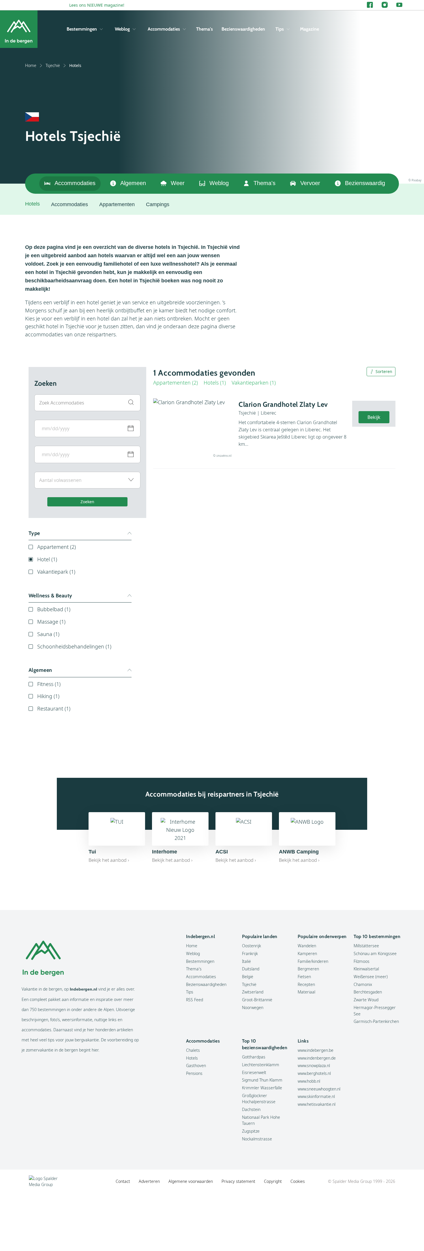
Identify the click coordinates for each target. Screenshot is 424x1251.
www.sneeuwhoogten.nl (319, 1089)
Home (30, 65)
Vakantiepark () (56, 571)
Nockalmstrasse (257, 1139)
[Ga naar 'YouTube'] (399, 5)
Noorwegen (252, 1007)
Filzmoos (361, 961)
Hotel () (47, 559)
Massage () (51, 621)
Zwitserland (252, 992)
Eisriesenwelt (254, 1072)
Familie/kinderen (313, 961)
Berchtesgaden (368, 992)
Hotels (192, 1058)
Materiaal (306, 992)
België (247, 976)
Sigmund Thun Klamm (262, 1080)
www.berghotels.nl (314, 1073)
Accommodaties (164, 29)
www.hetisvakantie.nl (316, 1104)
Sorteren (384, 371)
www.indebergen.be (315, 1050)
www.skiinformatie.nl (316, 1096)
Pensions (194, 1073)
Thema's (204, 29)
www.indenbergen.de (317, 1058)
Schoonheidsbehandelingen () (74, 646)
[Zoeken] (398, 29)
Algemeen (133, 183)
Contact (123, 1181)
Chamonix (363, 984)
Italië (246, 961)
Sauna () (48, 634)
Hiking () (48, 696)
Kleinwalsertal (366, 969)
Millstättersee (366, 945)
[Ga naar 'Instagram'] (385, 5)
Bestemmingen (82, 29)
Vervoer (310, 183)
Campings (157, 204)
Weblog (122, 29)
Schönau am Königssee (375, 953)
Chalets (193, 1050)
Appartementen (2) (175, 382)
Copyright (273, 1181)
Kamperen (307, 953)
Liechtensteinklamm (260, 1064)
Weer (178, 183)
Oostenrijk (251, 945)
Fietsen (304, 976)
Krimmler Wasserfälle (262, 1087)
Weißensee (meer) (371, 976)
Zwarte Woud (366, 999)
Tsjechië (53, 65)
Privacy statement (238, 1181)
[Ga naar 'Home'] (18, 29)
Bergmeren (308, 969)
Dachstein (251, 1109)
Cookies (297, 1181)
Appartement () (56, 546)
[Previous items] (392, 183)
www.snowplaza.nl (314, 1065)
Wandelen (307, 945)
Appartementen (117, 204)
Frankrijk (250, 953)
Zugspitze (251, 1131)
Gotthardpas (253, 1057)
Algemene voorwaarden (190, 1181)
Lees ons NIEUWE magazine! (96, 5)
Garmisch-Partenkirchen (376, 1021)
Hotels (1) (215, 382)
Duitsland (250, 969)
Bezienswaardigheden (243, 29)
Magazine (309, 29)
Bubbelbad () (53, 609)
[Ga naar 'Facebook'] (370, 5)
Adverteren (149, 1181)
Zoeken (87, 501)
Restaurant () (53, 708)
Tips (279, 29)
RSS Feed (194, 999)
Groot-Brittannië (257, 999)
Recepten (306, 984)
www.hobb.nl (309, 1081)
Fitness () (49, 684)
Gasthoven (196, 1065)
